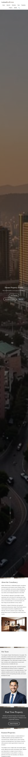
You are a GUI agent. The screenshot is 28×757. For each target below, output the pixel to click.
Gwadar (15, 7)
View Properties (14, 295)
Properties (23, 5)
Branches (14, 5)
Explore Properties (14, 723)
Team (19, 5)
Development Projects (10, 299)
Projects (10, 7)
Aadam (7, 2)
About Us (8, 5)
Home (4, 5)
